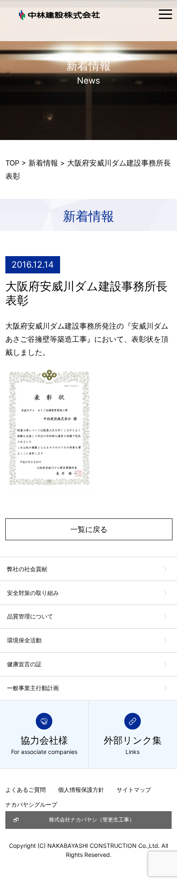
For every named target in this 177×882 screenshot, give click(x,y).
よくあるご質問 (25, 789)
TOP (12, 163)
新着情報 (43, 163)
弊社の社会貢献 (27, 568)
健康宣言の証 (24, 663)
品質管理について (30, 616)
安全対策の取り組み (33, 592)
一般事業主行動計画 (33, 687)
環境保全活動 (24, 640)
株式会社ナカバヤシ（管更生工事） (92, 820)
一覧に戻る (88, 529)
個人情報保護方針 (81, 789)
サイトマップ (133, 789)
